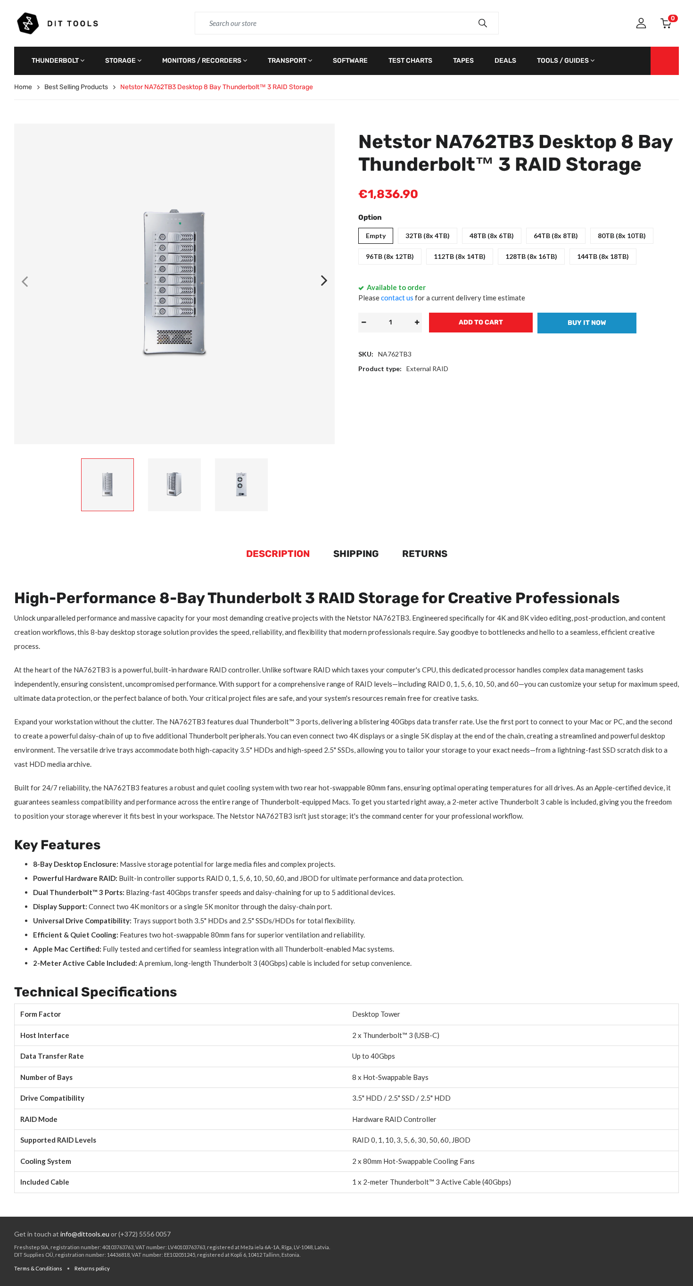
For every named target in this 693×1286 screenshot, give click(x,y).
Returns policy (92, 1268)
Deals (505, 61)
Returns (424, 553)
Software (350, 61)
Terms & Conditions (38, 1268)
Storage (120, 61)
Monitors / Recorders (201, 61)
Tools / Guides (563, 61)
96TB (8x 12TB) (390, 256)
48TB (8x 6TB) (492, 236)
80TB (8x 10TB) (622, 236)
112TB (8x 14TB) (460, 256)
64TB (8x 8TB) (556, 236)
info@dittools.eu (84, 1234)
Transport (287, 61)
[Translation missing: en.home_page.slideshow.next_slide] (324, 281)
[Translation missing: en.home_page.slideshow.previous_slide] (24, 281)
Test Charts (410, 61)
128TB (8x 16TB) (531, 256)
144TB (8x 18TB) (603, 256)
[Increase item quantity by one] (417, 322)
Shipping (356, 553)
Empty (376, 236)
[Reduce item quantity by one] (363, 322)
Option (370, 217)
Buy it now (587, 323)
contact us (397, 297)
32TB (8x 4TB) (427, 236)
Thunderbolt (55, 61)
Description (278, 553)
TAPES (463, 61)
